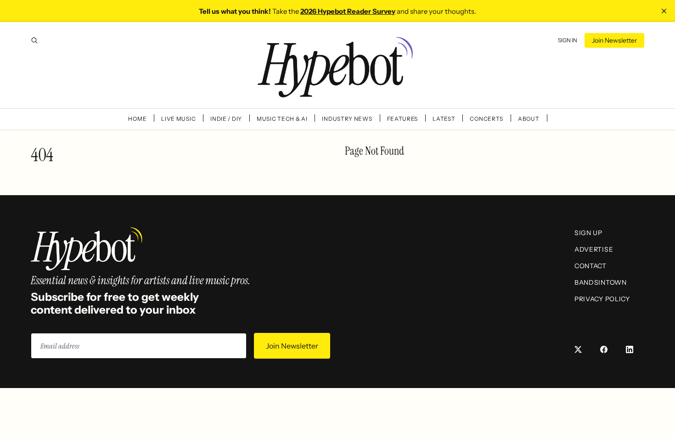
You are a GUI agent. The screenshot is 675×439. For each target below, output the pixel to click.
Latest (444, 118)
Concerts (486, 118)
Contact (590, 266)
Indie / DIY (226, 118)
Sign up (588, 233)
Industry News (347, 118)
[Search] (34, 40)
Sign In (567, 40)
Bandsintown (600, 282)
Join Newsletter (614, 40)
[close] (664, 11)
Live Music (178, 118)
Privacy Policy (602, 299)
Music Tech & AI (282, 118)
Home (137, 118)
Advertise (593, 249)
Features (402, 118)
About (529, 118)
